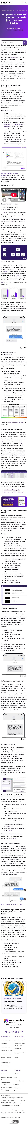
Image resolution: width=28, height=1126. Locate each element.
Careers (17, 1084)
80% (18, 275)
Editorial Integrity (5, 1062)
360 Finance (18, 1048)
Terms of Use (12, 1097)
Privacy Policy (4, 1105)
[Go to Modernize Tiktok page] (18, 1032)
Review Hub (4, 1043)
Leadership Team (19, 1080)
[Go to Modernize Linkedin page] (16, 1032)
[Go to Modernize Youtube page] (22, 1032)
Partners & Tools (22, 10)
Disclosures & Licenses (16, 1098)
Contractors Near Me (6, 1050)
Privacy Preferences (5, 1098)
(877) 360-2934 (5, 1089)
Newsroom (17, 1087)
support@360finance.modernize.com (10, 1090)
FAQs (16, 1077)
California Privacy (5, 1100)
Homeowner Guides (6, 1047)
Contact (3, 1073)
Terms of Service (13, 1105)
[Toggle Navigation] (25, 2)
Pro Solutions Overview (21, 1040)
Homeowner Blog (5, 1040)
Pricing (16, 1057)
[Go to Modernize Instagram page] (9, 1032)
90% (2, 282)
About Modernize (19, 1073)
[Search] (22, 2)
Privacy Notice (4, 1097)
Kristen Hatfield (18, 30)
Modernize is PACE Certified (13, 1001)
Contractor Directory (6, 1054)
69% (5, 271)
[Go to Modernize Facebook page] (13, 1032)
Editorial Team (5, 1066)
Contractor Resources (8, 10)
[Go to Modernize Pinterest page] (6, 1032)
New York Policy (14, 1100)
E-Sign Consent (19, 1097)
